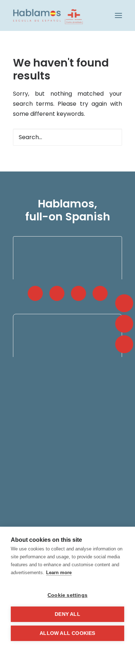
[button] (118, 15)
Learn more (59, 572)
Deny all (67, 614)
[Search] (67, 137)
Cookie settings (67, 595)
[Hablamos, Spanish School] (48, 15)
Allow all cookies (67, 633)
